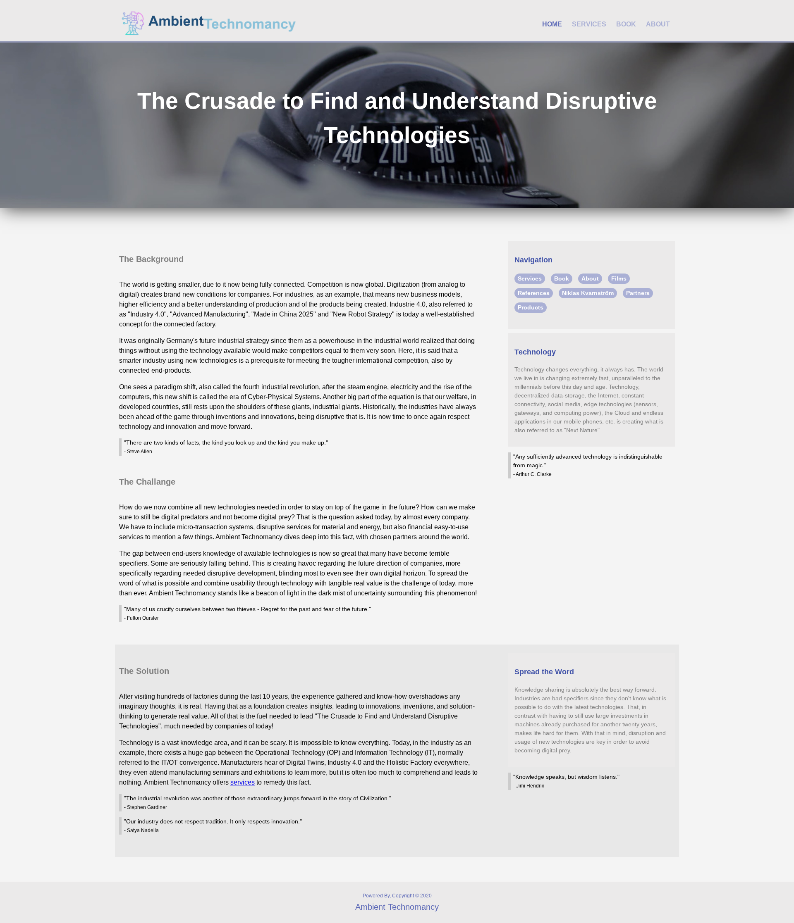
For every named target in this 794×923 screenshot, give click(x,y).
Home (552, 24)
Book (626, 24)
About (658, 24)
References (534, 293)
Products (530, 307)
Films (619, 278)
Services (589, 24)
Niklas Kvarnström (588, 293)
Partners (638, 293)
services (242, 782)
